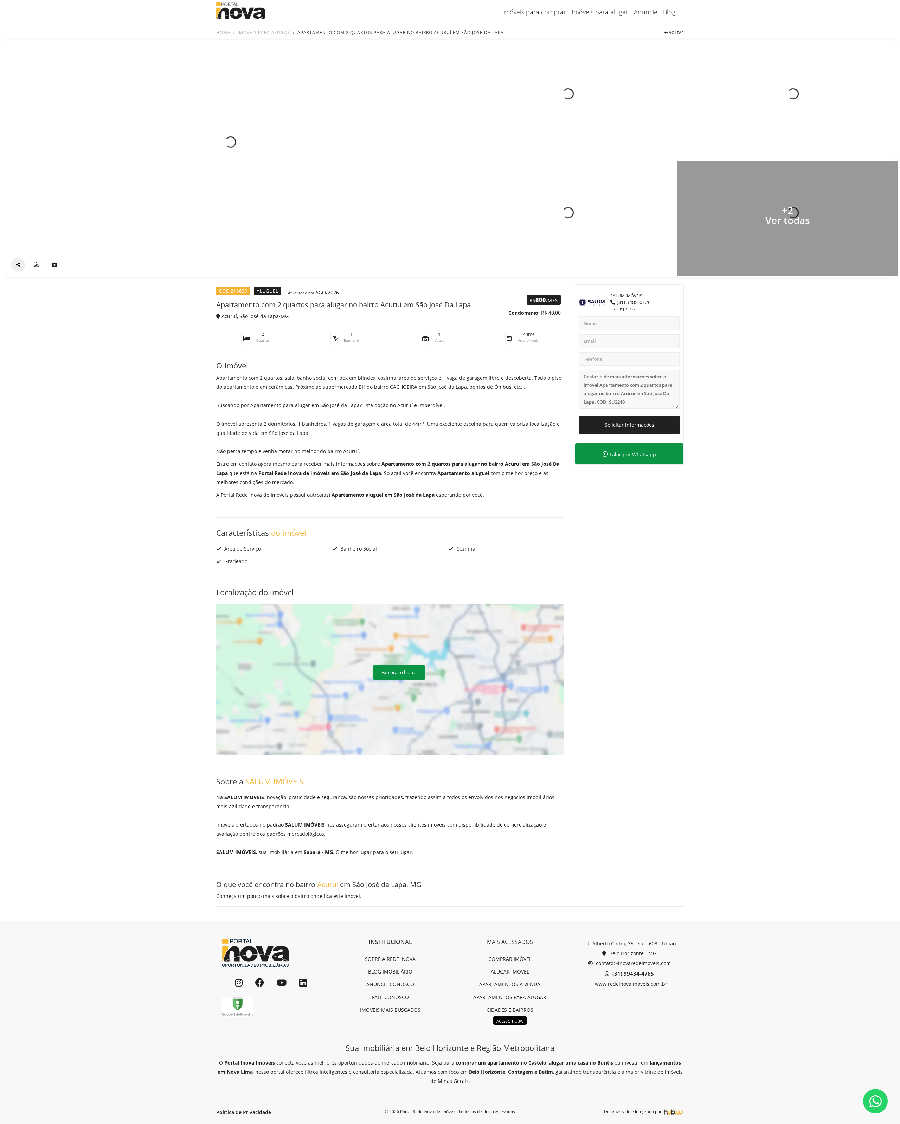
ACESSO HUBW (509, 1021)
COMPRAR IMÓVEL (510, 959)
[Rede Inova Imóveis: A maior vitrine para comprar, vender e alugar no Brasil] (240, 12)
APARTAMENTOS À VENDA (509, 984)
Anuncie (645, 12)
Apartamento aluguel (463, 473)
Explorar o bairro (399, 672)
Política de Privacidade (243, 1112)
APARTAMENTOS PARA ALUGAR (509, 997)
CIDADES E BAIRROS (510, 1010)
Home (223, 33)
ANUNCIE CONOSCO (390, 984)
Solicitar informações (629, 425)
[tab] (37, 265)
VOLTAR (676, 32)
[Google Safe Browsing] (237, 1007)
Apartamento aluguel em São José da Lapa (383, 495)
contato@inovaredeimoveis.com (632, 963)
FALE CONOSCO (390, 997)
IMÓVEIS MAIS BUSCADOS (390, 1010)
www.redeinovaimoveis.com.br (630, 984)
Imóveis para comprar (534, 12)
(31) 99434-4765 (632, 973)
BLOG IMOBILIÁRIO (390, 971)
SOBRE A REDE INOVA (390, 959)
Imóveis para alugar (600, 12)
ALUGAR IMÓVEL (510, 971)
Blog (669, 12)
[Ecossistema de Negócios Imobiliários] (673, 1112)
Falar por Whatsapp (632, 454)
